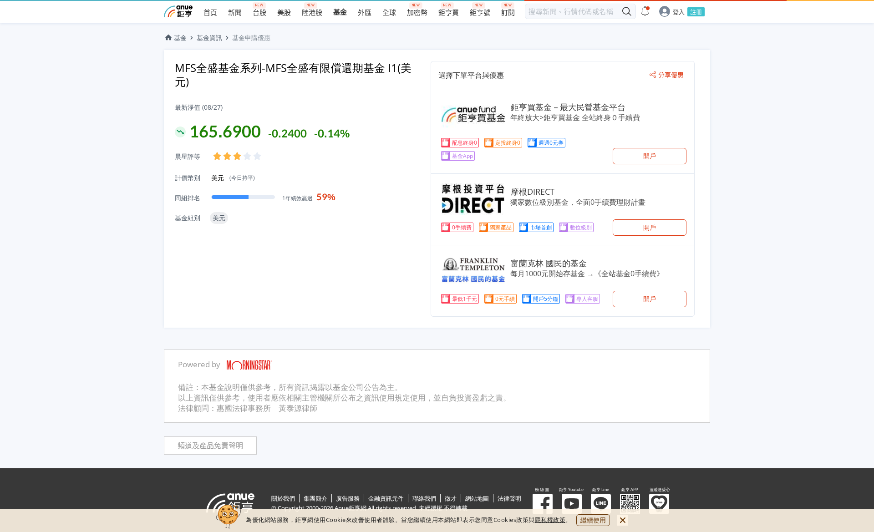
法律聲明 (509, 498)
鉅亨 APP (630, 504)
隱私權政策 (550, 520)
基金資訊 (209, 37)
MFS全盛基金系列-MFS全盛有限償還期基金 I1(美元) (293, 74)
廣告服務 (348, 498)
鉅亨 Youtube (572, 504)
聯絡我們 (424, 498)
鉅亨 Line (601, 504)
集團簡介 (315, 498)
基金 (180, 37)
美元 (233, 177)
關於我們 (283, 498)
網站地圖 (477, 498)
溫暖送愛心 (659, 504)
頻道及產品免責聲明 (210, 446)
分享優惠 (671, 75)
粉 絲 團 (543, 504)
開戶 (649, 156)
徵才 (451, 498)
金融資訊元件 (386, 498)
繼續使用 (593, 520)
